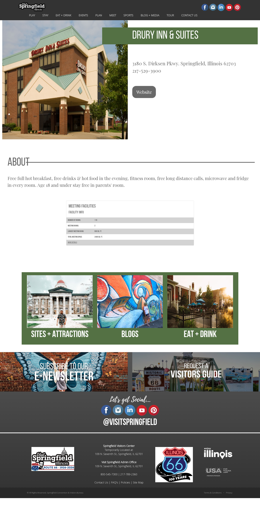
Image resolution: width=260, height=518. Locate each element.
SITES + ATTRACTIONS (59, 334)
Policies (125, 482)
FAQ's (114, 482)
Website (144, 92)
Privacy (229, 492)
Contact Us (101, 482)
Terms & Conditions (212, 492)
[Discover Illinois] (218, 471)
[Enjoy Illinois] (218, 452)
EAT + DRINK (200, 334)
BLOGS (129, 334)
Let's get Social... (130, 399)
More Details (72, 242)
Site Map (138, 482)
